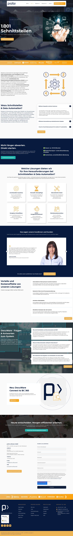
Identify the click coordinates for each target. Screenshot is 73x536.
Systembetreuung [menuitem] (34, 511)
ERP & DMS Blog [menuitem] (21, 513)
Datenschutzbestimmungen (55, 478)
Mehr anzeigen (68, 366)
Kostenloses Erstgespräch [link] (7, 39)
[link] (12, 3)
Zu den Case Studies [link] (49, 273)
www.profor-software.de (12, 466)
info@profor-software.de (12, 462)
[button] (16, 192)
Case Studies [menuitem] (21, 507)
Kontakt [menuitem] (32, 513)
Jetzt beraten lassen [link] (59, 3)
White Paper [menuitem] (20, 515)
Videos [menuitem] (19, 511)
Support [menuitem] (45, 513)
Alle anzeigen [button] (68, 318)
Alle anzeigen (41, 131)
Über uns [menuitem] (32, 507)
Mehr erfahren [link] (14, 400)
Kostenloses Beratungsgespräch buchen (36, 430)
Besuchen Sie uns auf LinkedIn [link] (14, 471)
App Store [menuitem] (20, 517)
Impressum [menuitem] (45, 507)
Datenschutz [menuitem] (46, 509)
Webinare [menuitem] (20, 509)
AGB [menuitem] (44, 515)
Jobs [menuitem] (32, 509)
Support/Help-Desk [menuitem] (35, 515)
